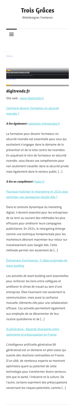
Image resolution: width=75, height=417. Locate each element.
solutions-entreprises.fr (44, 123)
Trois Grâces (37, 10)
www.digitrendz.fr (32, 98)
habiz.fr (40, 181)
